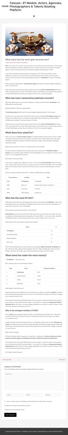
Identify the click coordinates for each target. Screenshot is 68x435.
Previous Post (6, 359)
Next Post (62, 359)
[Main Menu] (34, 16)
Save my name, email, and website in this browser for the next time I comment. (29, 401)
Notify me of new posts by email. (15, 409)
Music (18, 62)
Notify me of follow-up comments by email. (18, 405)
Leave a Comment (10, 62)
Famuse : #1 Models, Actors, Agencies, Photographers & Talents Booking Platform (36, 6)
